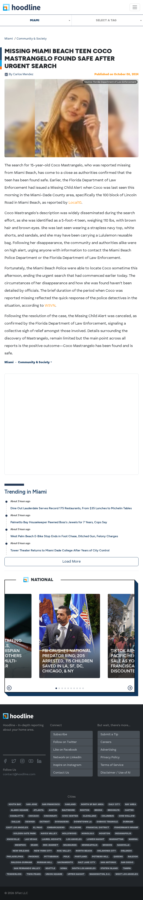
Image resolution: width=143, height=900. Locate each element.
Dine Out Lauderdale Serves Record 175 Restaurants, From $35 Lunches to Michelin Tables (71, 508)
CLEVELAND (89, 816)
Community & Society (32, 38)
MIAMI (34, 845)
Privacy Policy (110, 757)
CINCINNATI (50, 816)
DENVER (30, 822)
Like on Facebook (65, 749)
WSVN (50, 306)
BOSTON (84, 810)
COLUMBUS (107, 816)
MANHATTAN (116, 839)
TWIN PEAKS (34, 874)
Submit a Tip (109, 734)
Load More (71, 562)
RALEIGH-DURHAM (21, 862)
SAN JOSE (31, 804)
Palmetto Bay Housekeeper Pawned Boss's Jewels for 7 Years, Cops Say (58, 522)
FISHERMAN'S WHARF (126, 828)
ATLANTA (39, 810)
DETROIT (45, 822)
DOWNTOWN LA (83, 822)
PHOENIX (33, 857)
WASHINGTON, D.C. (99, 874)
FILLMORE (75, 828)
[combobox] (36, 20)
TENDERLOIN (14, 874)
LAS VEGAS (31, 839)
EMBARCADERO (56, 828)
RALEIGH (133, 857)
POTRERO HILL (100, 857)
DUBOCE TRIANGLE (107, 822)
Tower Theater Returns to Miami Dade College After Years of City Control (59, 550)
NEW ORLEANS (21, 851)
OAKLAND (70, 804)
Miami (8, 38)
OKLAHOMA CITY (106, 851)
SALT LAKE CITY (86, 862)
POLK (66, 857)
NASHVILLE (123, 845)
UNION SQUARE (54, 874)
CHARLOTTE (16, 816)
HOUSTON (104, 833)
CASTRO (129, 810)
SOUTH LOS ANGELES (84, 868)
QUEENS (118, 857)
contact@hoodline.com (19, 774)
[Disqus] (71, 423)
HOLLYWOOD (69, 833)
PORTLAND (81, 857)
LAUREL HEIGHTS (51, 839)
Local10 (75, 203)
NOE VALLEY (64, 851)
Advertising (108, 749)
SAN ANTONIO (108, 862)
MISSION (107, 845)
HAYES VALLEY (49, 833)
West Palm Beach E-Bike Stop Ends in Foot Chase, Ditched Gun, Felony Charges (64, 536)
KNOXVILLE (13, 839)
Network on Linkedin (67, 757)
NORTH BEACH (84, 851)
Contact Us (61, 772)
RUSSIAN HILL (44, 862)
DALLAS (16, 822)
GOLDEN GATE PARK (24, 833)
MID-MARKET (50, 845)
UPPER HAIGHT (76, 874)
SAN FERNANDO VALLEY (27, 868)
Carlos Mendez (21, 74)
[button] (9, 688)
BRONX (98, 810)
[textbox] (107, 20)
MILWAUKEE (70, 845)
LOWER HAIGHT (95, 839)
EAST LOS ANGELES (17, 828)
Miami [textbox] (34, 20)
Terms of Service (112, 765)
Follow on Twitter (65, 742)
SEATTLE (50, 868)
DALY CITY (114, 804)
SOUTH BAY (15, 804)
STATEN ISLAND (109, 868)
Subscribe (60, 734)
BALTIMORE (68, 810)
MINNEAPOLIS (89, 845)
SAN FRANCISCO (51, 804)
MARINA (133, 839)
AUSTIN (53, 810)
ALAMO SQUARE (19, 810)
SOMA (63, 868)
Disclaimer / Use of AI (115, 772)
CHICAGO (33, 816)
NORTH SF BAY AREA (92, 804)
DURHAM (128, 822)
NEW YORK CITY (43, 851)
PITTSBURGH (51, 857)
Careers (106, 742)
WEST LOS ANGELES (126, 874)
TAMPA (127, 868)
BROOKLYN (114, 810)
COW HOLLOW (127, 816)
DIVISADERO (62, 822)
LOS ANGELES (74, 839)
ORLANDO (126, 851)
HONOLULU (88, 833)
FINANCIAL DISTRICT (97, 828)
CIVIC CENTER (70, 816)
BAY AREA (130, 804)
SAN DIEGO (127, 862)
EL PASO (37, 828)
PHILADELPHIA (15, 857)
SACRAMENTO (65, 862)
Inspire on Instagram (67, 765)
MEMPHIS (20, 845)
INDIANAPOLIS (123, 833)
